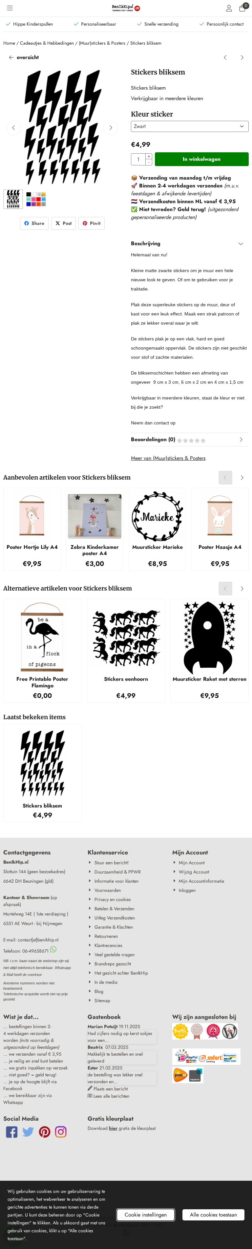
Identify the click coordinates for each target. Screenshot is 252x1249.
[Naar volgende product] (242, 57)
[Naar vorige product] (225, 57)
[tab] (190, 243)
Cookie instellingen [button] (146, 1214)
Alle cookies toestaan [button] (213, 1214)
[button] (9, 8)
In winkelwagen (201, 159)
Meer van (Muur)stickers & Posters (168, 458)
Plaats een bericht (111, 1089)
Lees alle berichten (111, 1096)
